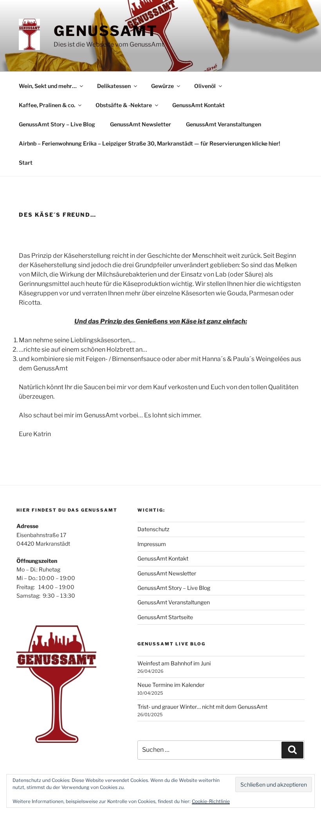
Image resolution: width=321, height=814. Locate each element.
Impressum (151, 544)
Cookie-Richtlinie (211, 801)
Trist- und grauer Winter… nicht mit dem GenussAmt (202, 706)
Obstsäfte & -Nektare (124, 105)
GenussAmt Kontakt (198, 105)
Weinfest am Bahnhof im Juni (174, 663)
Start (25, 162)
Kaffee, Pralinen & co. (47, 105)
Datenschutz (153, 529)
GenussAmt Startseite (165, 617)
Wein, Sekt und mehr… (48, 86)
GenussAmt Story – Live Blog (57, 124)
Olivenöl (205, 86)
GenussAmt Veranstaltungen (223, 124)
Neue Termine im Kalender (170, 684)
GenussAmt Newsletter (140, 124)
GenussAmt (106, 31)
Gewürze (162, 86)
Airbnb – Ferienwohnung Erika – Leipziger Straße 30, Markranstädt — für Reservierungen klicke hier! (149, 143)
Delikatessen (114, 86)
